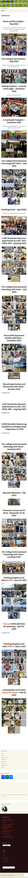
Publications (3, 759)
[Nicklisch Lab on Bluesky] (11, 777)
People (2, 755)
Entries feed (5, 857)
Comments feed (6, 859)
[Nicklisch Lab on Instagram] (3, 777)
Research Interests (5, 757)
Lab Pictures (3, 763)
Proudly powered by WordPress (7, 875)
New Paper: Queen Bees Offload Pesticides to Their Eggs (8, 821)
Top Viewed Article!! (6, 833)
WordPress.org (6, 861)
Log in (4, 855)
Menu (2, 10)
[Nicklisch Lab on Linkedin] (7, 777)
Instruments (3, 761)
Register (4, 853)
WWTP (10, 580)
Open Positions (4, 765)
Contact (2, 767)
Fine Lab (7, 624)
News (2, 753)
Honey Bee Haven (10, 692)
